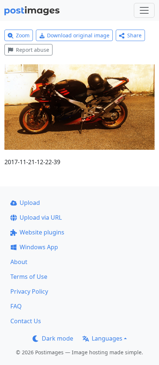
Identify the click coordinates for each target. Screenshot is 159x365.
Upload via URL (41, 217)
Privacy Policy (29, 291)
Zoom (23, 35)
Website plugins (42, 232)
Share (134, 35)
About (18, 262)
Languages (107, 338)
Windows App (39, 247)
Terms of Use (28, 277)
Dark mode (57, 338)
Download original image (78, 35)
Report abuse (32, 49)
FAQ (16, 306)
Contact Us (25, 321)
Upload (30, 203)
